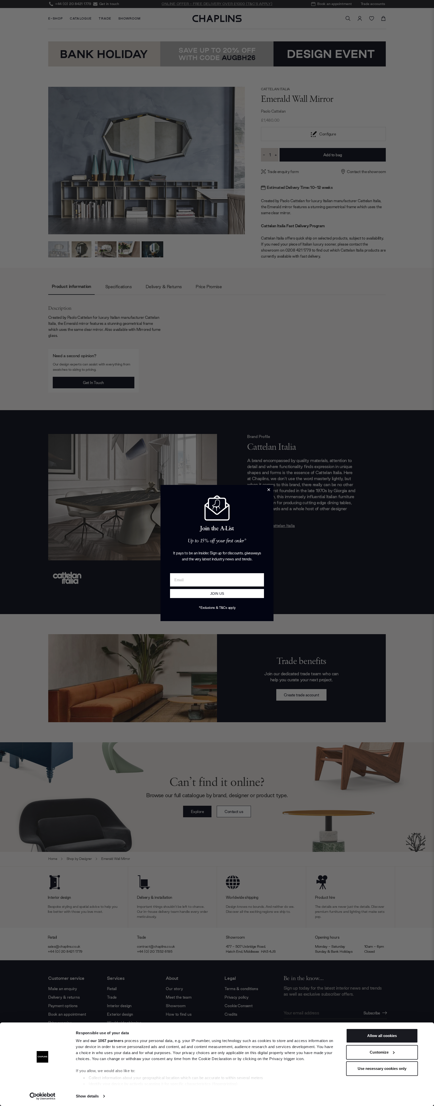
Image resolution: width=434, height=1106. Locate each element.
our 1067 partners (107, 1041)
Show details (87, 1096)
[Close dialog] (269, 489)
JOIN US (217, 594)
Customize (379, 1052)
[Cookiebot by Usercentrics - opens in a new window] (43, 1096)
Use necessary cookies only (382, 1068)
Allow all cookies (382, 1036)
